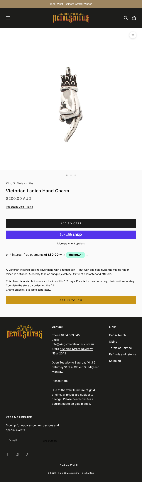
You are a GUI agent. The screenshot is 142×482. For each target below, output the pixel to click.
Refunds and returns (122, 354)
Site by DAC (88, 473)
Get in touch (71, 300)
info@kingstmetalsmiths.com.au (73, 344)
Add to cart (71, 223)
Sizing (113, 341)
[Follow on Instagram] (17, 454)
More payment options (71, 243)
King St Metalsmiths (20, 183)
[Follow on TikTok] (27, 454)
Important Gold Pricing (19, 206)
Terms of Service (120, 348)
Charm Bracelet (15, 289)
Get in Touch (117, 335)
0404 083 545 (70, 335)
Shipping (115, 361)
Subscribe (50, 440)
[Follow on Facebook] (8, 454)
